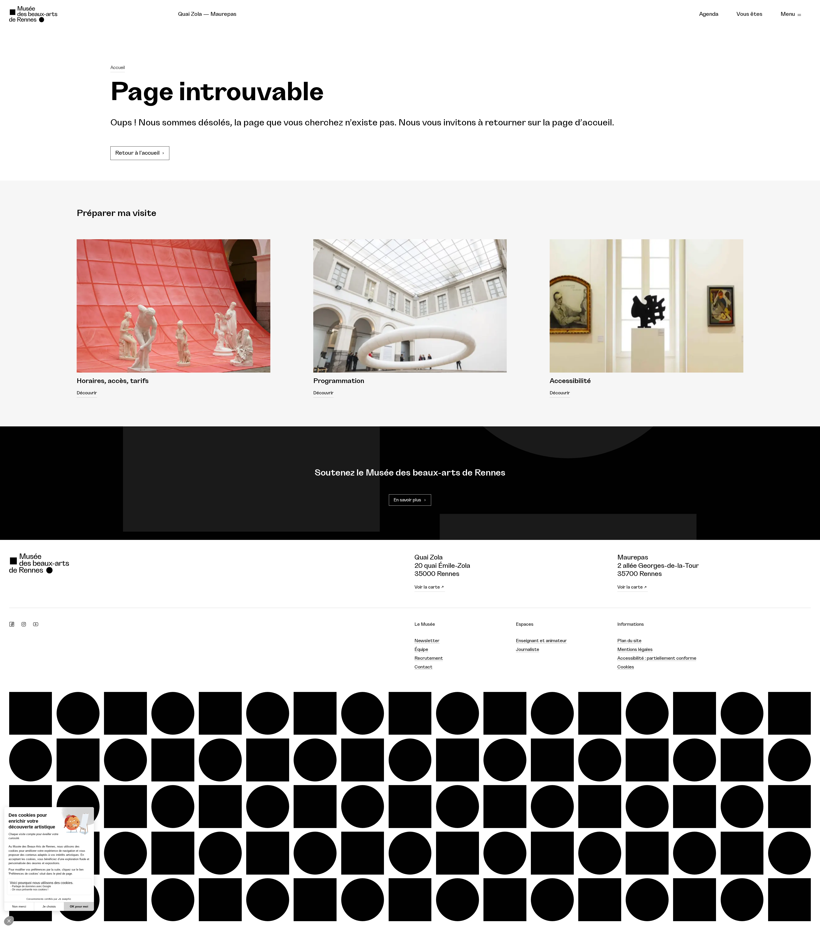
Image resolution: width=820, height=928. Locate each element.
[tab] (708, 14)
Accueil (117, 67)
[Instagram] (23, 625)
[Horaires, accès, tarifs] (173, 305)
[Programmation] (410, 305)
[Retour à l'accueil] (89, 14)
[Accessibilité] (646, 305)
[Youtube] (35, 625)
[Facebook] (11, 625)
